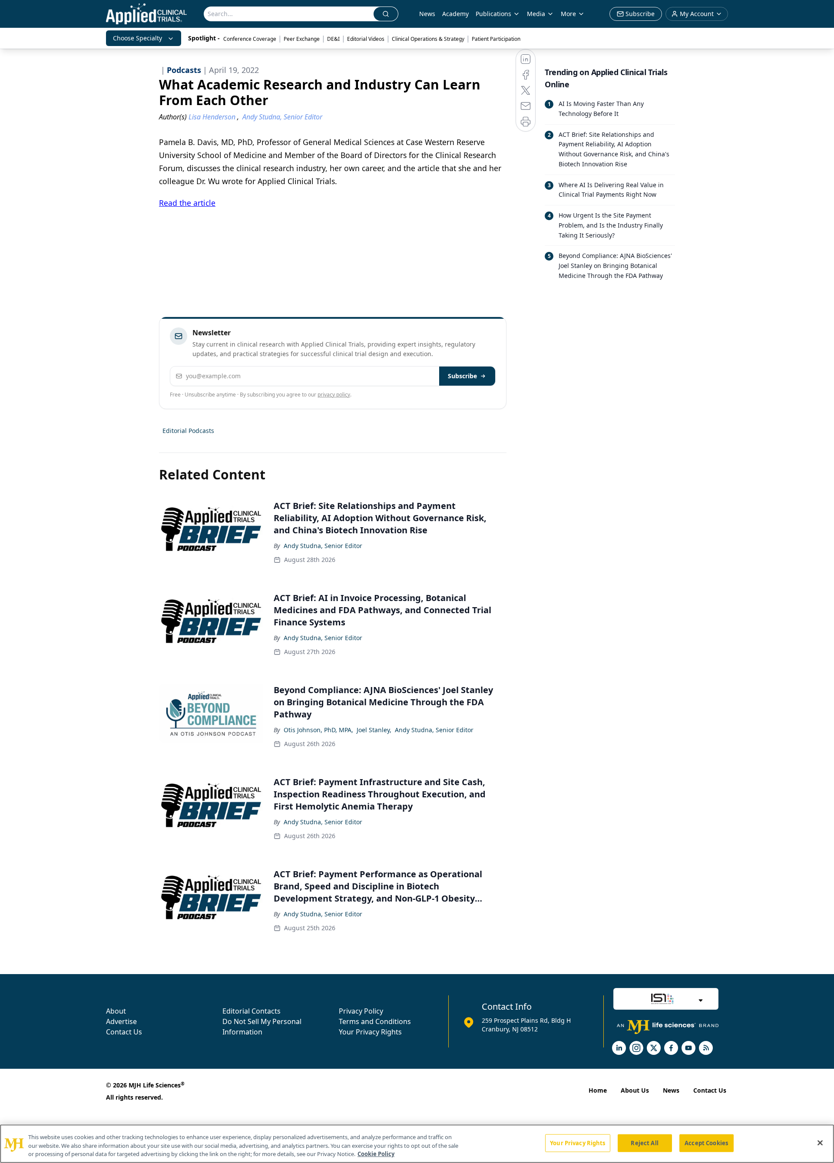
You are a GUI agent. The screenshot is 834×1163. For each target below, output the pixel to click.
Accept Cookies (706, 1142)
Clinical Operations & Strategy (428, 39)
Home (598, 1090)
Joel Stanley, (374, 730)
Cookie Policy (375, 1154)
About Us (635, 1090)
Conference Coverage (249, 39)
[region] (417, 1143)
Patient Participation (496, 39)
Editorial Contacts (251, 1011)
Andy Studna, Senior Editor (323, 546)
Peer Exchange (302, 39)
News (427, 14)
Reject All (644, 1142)
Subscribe (462, 376)
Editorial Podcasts (188, 430)
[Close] (820, 1142)
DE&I (333, 39)
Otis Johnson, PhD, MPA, (318, 730)
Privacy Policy (361, 1011)
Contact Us (124, 1032)
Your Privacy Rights (370, 1032)
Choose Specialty (137, 38)
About (116, 1011)
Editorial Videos (365, 39)
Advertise (121, 1021)
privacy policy (334, 394)
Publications (493, 14)
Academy (455, 14)
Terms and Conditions (375, 1021)
